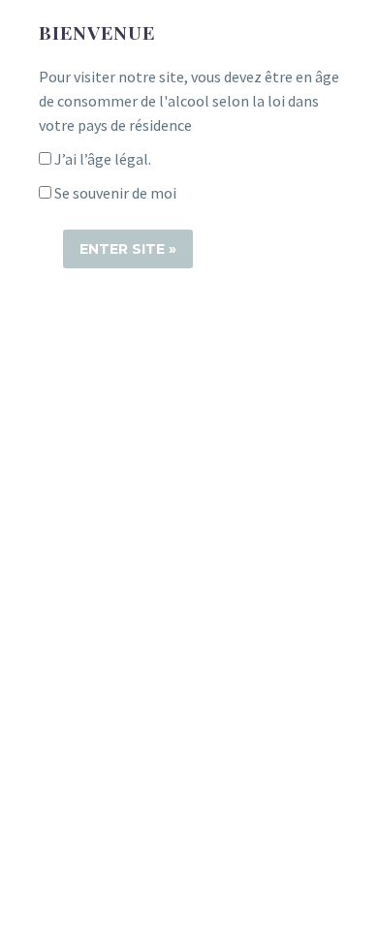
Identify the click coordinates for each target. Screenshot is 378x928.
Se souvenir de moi (113, 192)
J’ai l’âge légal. (101, 159)
